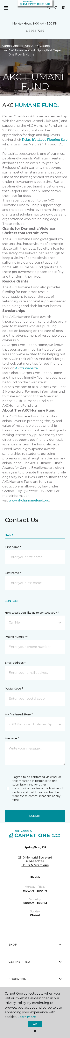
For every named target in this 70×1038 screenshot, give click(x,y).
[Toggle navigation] (5, 7)
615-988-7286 (35, 31)
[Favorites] (56, 8)
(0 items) (63, 7)
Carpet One (10, 46)
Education (17, 979)
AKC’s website (26, 368)
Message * (12, 738)
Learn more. (27, 1017)
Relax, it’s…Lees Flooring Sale (44, 140)
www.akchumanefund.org (29, 500)
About (29, 46)
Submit (35, 816)
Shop (13, 944)
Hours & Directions (35, 865)
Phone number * (16, 636)
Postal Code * (14, 688)
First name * (13, 547)
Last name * (13, 573)
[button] (48, 8)
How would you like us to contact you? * (32, 612)
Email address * (15, 662)
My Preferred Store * (18, 714)
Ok (35, 1024)
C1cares (45, 46)
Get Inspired (19, 961)
